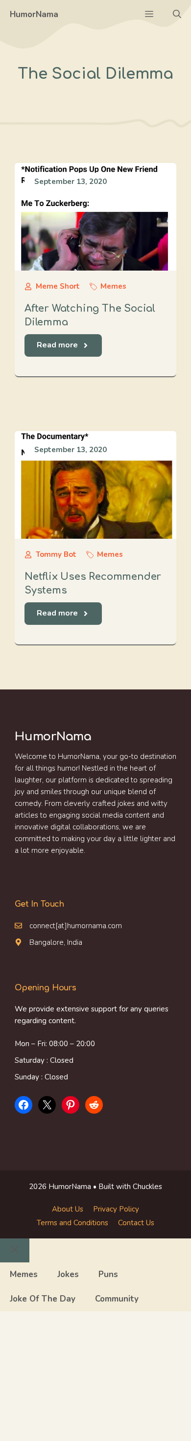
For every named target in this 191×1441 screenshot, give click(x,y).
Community (117, 1298)
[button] (177, 14)
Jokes (68, 1274)
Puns (108, 1274)
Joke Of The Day (42, 1298)
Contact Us (136, 1223)
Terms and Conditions (72, 1223)
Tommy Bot (56, 554)
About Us (67, 1209)
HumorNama (34, 14)
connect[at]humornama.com (75, 926)
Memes (113, 286)
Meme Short (58, 286)
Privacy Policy (116, 1209)
